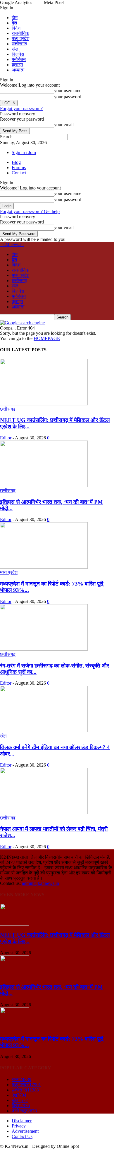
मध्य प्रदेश (20, 38)
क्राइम (17, 64)
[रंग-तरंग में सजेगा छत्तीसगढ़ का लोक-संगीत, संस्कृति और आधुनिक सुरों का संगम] (44, 649)
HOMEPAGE (47, 338)
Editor (5, 437)
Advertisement (25, 1131)
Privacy (19, 1125)
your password (67, 96)
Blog (16, 162)
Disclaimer (22, 1120)
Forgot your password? (21, 108)
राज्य (21, 1079)
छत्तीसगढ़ (19, 43)
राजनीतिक (20, 33)
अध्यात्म (18, 69)
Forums (19, 167)
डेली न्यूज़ (24, 1110)
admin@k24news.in (40, 883)
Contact (19, 172)
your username (67, 90)
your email (64, 124)
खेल (15, 48)
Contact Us (22, 1136)
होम (15, 17)
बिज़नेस (18, 54)
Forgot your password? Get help (30, 211)
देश (14, 22)
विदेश (16, 28)
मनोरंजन (19, 59)
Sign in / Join (24, 152)
